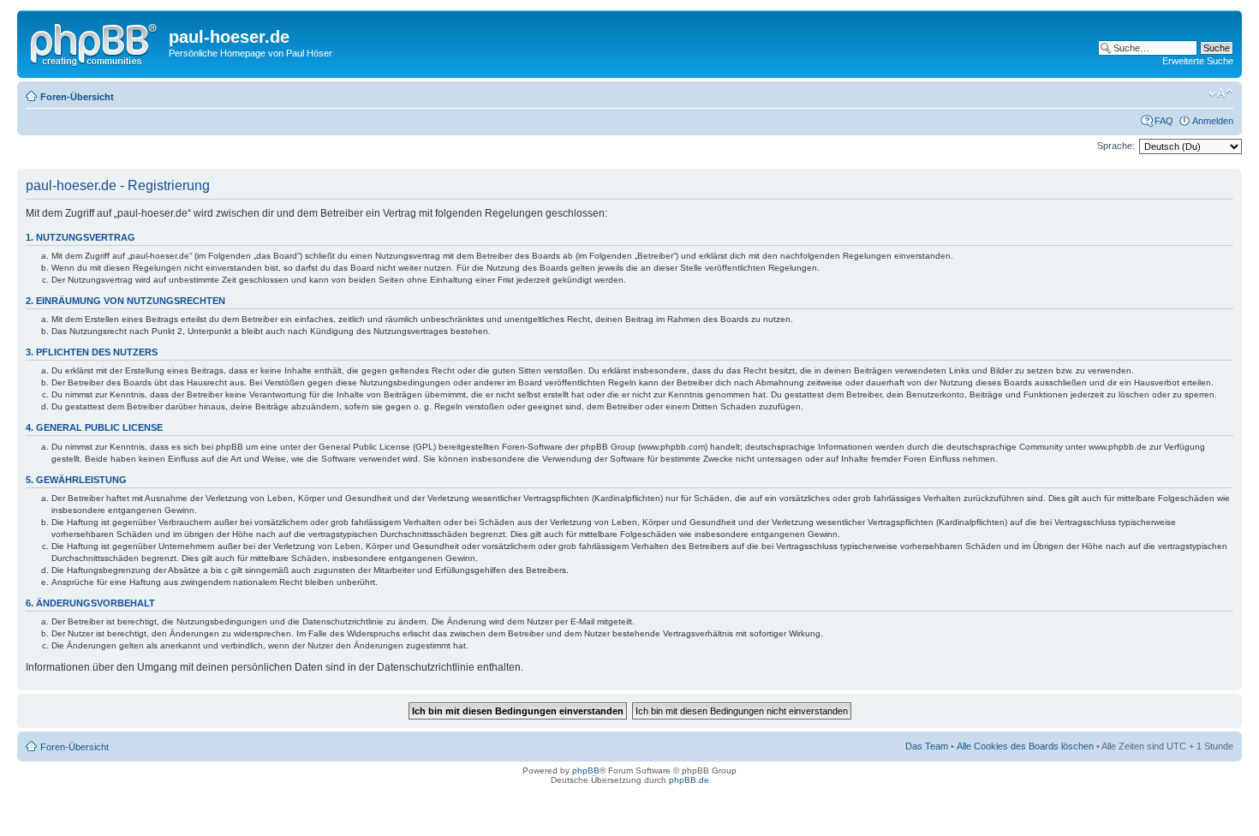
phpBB (586, 770)
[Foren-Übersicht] (95, 42)
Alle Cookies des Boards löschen (1025, 746)
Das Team (926, 746)
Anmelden (1212, 121)
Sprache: (1116, 145)
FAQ (1164, 121)
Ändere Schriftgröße (1220, 93)
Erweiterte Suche (1197, 61)
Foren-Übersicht (77, 97)
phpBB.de (689, 780)
